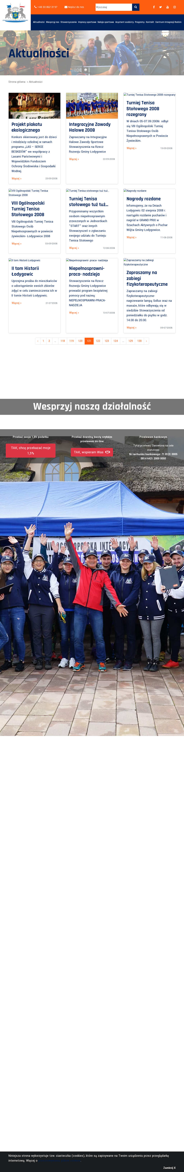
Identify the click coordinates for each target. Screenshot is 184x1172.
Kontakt (150, 22)
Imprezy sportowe (87, 22)
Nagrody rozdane (143, 199)
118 (63, 341)
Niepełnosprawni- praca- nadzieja (86, 271)
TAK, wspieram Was (89, 452)
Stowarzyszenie (69, 22)
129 (130, 341)
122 (98, 341)
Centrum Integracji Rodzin (168, 22)
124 (115, 341)
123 (107, 341)
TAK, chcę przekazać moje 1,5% (30, 451)
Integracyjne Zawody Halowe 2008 (90, 127)
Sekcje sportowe (106, 22)
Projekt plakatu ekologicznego (27, 127)
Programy (139, 22)
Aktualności (39, 22)
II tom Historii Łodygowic (25, 271)
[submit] (135, 7)
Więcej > (17, 179)
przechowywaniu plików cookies (59, 1161)
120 (80, 341)
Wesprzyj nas (52, 22)
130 (139, 341)
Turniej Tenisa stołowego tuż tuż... (88, 202)
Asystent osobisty (124, 22)
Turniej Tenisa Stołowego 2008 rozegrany (142, 109)
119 (71, 341)
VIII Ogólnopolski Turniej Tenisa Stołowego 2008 (28, 209)
